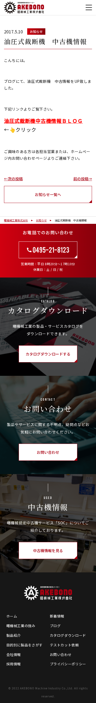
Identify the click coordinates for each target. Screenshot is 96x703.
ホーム (11, 616)
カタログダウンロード (68, 635)
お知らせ (36, 31)
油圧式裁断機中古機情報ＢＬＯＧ (43, 120)
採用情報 (13, 663)
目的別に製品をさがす (24, 644)
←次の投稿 (13, 178)
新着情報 (57, 616)
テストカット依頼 (64, 644)
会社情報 (13, 654)
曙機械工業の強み (20, 625)
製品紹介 (13, 635)
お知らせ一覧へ (48, 194)
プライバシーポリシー (68, 663)
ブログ (55, 625)
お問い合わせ (61, 654)
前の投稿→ (82, 178)
